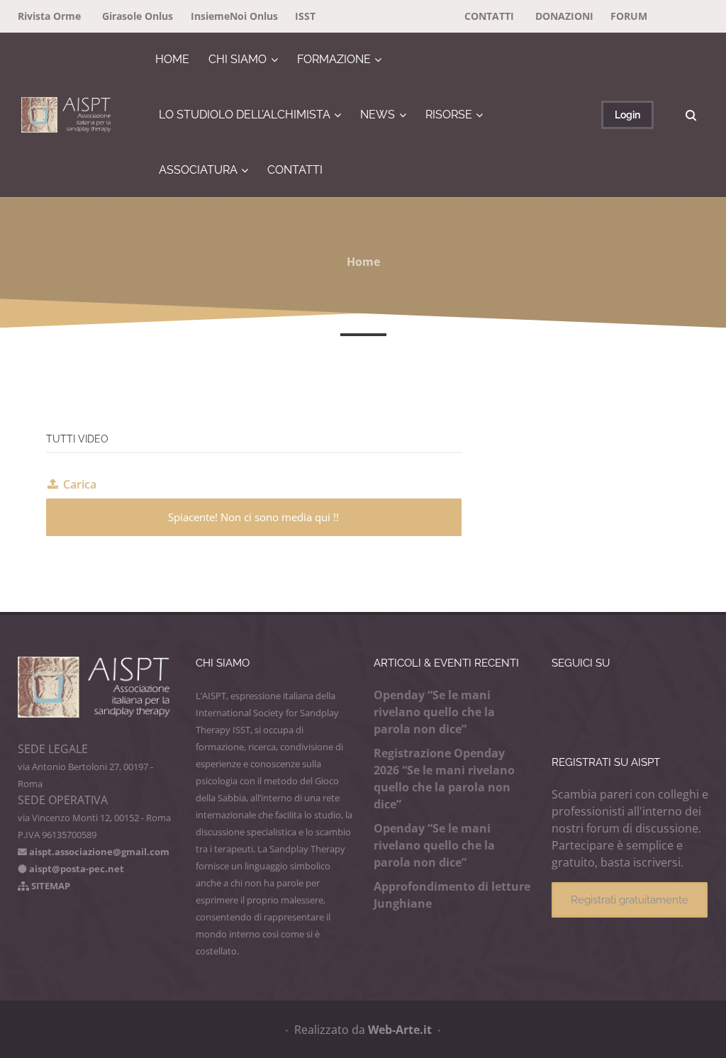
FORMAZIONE (334, 59)
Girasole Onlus (137, 16)
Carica (79, 484)
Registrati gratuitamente (629, 899)
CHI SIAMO (237, 59)
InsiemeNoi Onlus (234, 16)
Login (627, 114)
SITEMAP (49, 885)
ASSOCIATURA (198, 170)
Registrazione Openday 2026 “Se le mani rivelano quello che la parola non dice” (444, 778)
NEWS (377, 114)
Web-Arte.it (400, 1029)
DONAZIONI (564, 16)
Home (363, 261)
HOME (172, 59)
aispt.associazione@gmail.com (98, 851)
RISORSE (448, 114)
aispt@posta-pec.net (75, 868)
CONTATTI (489, 16)
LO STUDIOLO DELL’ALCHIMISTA (244, 114)
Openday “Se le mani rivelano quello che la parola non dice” (434, 712)
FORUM (628, 16)
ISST (305, 16)
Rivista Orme (49, 16)
